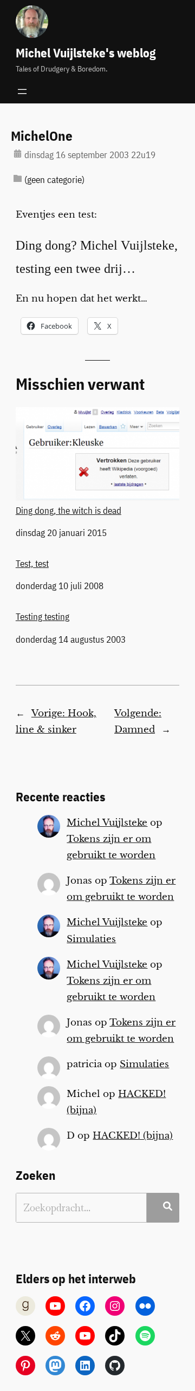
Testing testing (42, 616)
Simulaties (91, 939)
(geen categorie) (54, 180)
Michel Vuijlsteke (107, 822)
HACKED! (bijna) (133, 1135)
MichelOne (42, 136)
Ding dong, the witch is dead (68, 510)
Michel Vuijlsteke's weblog (85, 53)
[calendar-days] (17, 153)
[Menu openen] (22, 91)
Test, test (32, 563)
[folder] (17, 178)
